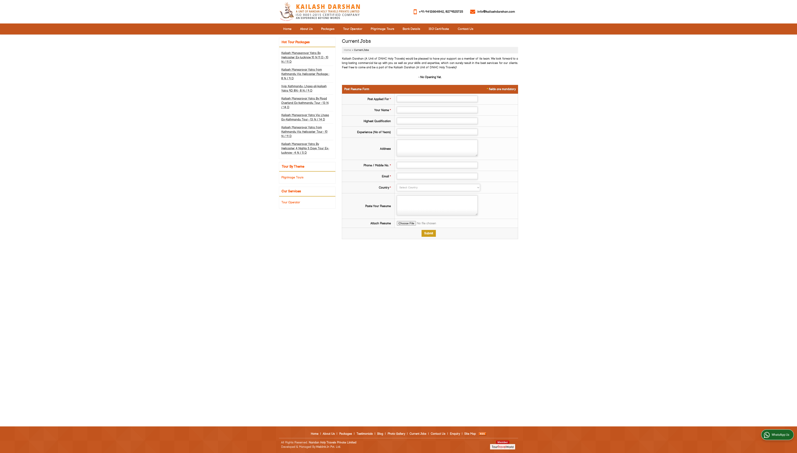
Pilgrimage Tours (382, 29)
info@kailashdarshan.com (496, 12)
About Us (306, 29)
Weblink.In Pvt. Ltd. (328, 447)
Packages (327, 29)
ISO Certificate (439, 29)
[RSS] (482, 434)
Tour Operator (352, 29)
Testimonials (364, 434)
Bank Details (411, 29)
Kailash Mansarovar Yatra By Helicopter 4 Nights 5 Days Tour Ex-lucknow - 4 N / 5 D (305, 148)
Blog (380, 434)
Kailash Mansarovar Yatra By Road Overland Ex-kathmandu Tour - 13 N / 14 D (305, 103)
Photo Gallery (396, 434)
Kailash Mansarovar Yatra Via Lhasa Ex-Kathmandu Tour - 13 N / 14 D (305, 117)
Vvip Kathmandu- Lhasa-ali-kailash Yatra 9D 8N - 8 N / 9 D (304, 88)
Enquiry (455, 434)
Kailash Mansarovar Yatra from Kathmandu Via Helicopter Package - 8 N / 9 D (305, 74)
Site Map (470, 434)
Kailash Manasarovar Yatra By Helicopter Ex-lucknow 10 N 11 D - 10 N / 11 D (304, 57)
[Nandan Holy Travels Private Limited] (319, 11)
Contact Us (465, 29)
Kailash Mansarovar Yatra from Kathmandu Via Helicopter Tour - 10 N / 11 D (304, 132)
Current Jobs (418, 434)
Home (287, 29)
